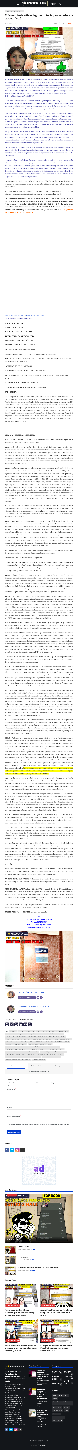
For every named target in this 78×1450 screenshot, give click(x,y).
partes (64, 1052)
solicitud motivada (39, 1059)
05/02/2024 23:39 (10, 23)
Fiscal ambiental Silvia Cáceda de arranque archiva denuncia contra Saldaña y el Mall (21, 1348)
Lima (66, 1410)
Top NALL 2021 (23, 1257)
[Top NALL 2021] (10, 1260)
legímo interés (40, 1046)
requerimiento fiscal (34, 1057)
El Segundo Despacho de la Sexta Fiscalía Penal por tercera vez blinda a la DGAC (56, 1348)
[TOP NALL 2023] (39, 1218)
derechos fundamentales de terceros (58, 1039)
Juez (50, 1044)
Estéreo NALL (12, 1195)
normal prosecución (31, 1052)
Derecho (66, 1407)
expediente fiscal (57, 1041)
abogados (13, 1031)
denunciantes (42, 1036)
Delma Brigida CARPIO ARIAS (53, 1034)
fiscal (67, 1041)
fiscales (8, 1044)
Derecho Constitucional (57, 1036)
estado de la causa (26, 1041)
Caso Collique (57, 1384)
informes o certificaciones (37, 1044)
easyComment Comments (40, 1071)
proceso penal (21, 1054)
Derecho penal (57, 1410)
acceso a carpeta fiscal (26, 1031)
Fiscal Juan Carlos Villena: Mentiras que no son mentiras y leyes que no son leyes (19, 1312)
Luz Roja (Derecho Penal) (68, 1381)
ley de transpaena (53, 1046)
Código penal (57, 1407)
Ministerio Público (12, 1052)
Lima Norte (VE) (56, 1372)
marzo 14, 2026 (24, 1249)
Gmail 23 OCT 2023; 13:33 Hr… (14, 315)
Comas (55, 1398)
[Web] (41, 997)
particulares (10, 1054)
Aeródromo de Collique (60, 1395)
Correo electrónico (14, 1116)
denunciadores (21, 1036)
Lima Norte (60, 1049)
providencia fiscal (12, 1057)
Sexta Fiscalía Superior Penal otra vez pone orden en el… (38, 1267)
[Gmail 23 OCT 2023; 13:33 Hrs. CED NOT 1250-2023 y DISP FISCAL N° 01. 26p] (39, 264)
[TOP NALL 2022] (10, 1250)
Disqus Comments (63, 1066)
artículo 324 (50, 1031)
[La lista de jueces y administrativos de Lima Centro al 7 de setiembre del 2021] (32, 1391)
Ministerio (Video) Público (14, 11)
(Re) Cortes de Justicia (68, 1372)
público (22, 1057)
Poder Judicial (57, 1420)
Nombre (10, 1107)
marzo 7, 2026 (24, 1260)
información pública (19, 1044)
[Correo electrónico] (38, 997)
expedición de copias (42, 1041)
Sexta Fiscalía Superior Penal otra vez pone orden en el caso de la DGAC (56, 1312)
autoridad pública (62, 1031)
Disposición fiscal (12, 1041)
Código (19, 1034)
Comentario (11, 1089)
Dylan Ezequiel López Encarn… (35, 315)
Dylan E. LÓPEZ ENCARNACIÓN (31, 992)
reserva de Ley (55, 1057)
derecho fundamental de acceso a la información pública (25, 1039)
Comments (17, 1066)
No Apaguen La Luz (41, 1440)
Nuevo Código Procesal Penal (50, 1052)
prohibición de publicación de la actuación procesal (45, 1054)
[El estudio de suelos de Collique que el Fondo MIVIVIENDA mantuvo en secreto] (32, 1413)
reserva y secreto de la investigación (18, 1059)
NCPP (21, 1052)
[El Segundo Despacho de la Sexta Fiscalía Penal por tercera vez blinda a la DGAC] (56, 1331)
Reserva (45, 1057)
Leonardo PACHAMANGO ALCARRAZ (33, 1007)
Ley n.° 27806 (49, 1049)
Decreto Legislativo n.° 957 (33, 1034)
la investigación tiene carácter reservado (19, 1046)
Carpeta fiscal (10, 1034)
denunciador (10, 1036)
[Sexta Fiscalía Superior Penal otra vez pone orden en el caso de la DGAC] (10, 1271)
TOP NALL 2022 (23, 1246)
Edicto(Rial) (68, 1377)
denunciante (32, 1036)
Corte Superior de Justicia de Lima (62, 1403)
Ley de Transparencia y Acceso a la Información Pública (24, 1049)
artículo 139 (40, 1031)
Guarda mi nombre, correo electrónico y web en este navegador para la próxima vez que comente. (39, 1125)
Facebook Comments (40, 1066)
